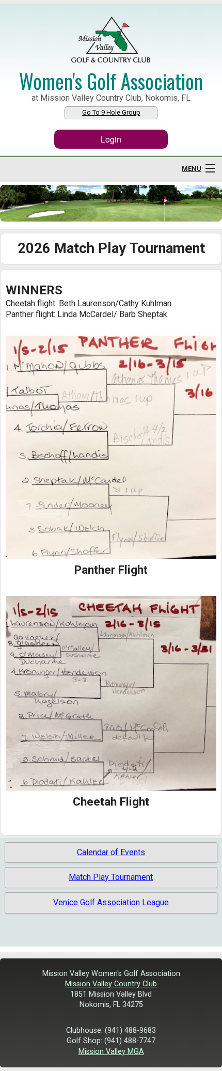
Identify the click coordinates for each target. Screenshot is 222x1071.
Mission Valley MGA (111, 1051)
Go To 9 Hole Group (111, 112)
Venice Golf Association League (111, 902)
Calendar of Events (111, 852)
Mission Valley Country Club (111, 984)
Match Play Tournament (111, 877)
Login (111, 139)
